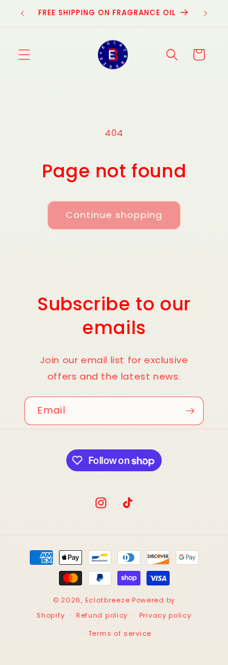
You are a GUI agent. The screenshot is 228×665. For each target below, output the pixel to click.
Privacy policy (165, 615)
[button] (24, 54)
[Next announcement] (205, 13)
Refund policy (102, 615)
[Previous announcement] (22, 13)
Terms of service (119, 633)
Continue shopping (114, 214)
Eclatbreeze (107, 600)
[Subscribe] (189, 411)
